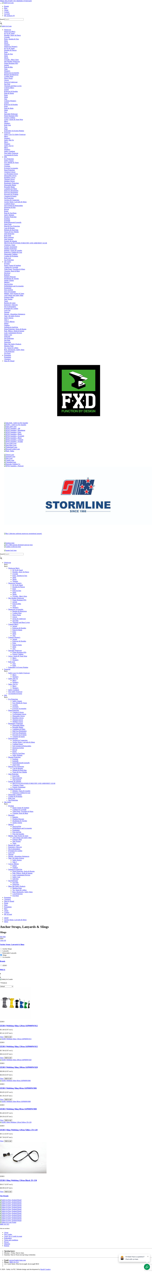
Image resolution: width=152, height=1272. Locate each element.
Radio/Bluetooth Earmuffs (12, 222)
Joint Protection (9, 234)
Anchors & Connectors (11, 200)
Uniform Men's (9, 88)
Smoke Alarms (9, 280)
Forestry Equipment (10, 247)
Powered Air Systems (11, 194)
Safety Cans (8, 335)
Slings (6, 922)
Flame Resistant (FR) (11, 63)
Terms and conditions (11, 1240)
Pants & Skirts (8, 108)
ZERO (4, 965)
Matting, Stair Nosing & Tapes (14, 293)
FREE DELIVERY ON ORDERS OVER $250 (16, 1)
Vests (6, 69)
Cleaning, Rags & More (12, 271)
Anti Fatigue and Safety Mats (13, 295)
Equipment (7, 288)
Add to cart (8, 1037)
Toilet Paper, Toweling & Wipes (14, 269)
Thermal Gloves (9, 179)
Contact (6, 12)
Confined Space (9, 204)
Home (6, 903)
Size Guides (8, 1234)
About (6, 10)
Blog (5, 8)
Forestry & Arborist (10, 241)
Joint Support (8, 239)
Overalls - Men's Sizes (11, 60)
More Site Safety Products (12, 344)
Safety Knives (8, 318)
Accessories (6, 957)
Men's (6, 121)
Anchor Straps (7, 949)
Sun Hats (7, 84)
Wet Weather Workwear (12, 61)
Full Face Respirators (11, 192)
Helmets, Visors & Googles (13, 250)
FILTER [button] (3, 937)
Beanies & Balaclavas (11, 74)
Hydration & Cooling (11, 308)
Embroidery (8, 1238)
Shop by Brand (9, 901)
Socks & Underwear (10, 82)
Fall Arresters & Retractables (13, 205)
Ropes (6, 211)
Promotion (7, 357)
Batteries (7, 275)
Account (7, 14)
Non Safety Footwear (11, 153)
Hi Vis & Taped (9, 33)
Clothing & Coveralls (11, 267)
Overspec (7, 166)
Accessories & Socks (11, 155)
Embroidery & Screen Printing (14, 131)
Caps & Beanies (9, 228)
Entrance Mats (9, 297)
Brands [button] (2, 961)
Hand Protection (9, 170)
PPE (5, 695)
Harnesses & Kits (10, 207)
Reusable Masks (9, 187)
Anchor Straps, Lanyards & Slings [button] (12, 944)
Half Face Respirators (11, 190)
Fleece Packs (8, 78)
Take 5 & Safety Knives (12, 316)
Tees (5, 99)
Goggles (7, 164)
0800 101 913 (4, 1224)
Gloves (6, 80)
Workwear (7, 562)
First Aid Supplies (10, 292)
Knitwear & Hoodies (11, 91)
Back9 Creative (45, 1269)
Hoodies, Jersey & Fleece (12, 35)
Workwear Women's (10, 46)
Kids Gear (7, 125)
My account (8, 914)
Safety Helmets (9, 215)
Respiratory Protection (11, 183)
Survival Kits (8, 284)
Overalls (7, 37)
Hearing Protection (10, 217)
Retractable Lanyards (9, 953)
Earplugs (7, 219)
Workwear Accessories (11, 73)
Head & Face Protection (12, 226)
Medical (6, 282)
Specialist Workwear (11, 114)
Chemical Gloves (9, 172)
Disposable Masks (10, 185)
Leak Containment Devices (13, 333)
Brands (6, 6)
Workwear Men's (9, 31)
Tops (5, 127)
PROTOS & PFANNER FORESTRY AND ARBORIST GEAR (25, 243)
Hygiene (7, 263)
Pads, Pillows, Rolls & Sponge (14, 331)
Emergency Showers (11, 305)
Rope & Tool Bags (10, 213)
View (2, 1037)
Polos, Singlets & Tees (11, 39)
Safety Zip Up (8, 146)
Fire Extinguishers (10, 307)
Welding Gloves (9, 181)
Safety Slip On (9, 140)
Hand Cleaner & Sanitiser (12, 265)
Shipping (7, 1244)
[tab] (76, 944)
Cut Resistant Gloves (11, 174)
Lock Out (7, 310)
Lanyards (5, 951)
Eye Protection (9, 159)
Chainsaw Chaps (9, 245)
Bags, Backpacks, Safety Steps (14, 350)
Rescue (6, 209)
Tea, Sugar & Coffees (11, 348)
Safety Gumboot (9, 151)
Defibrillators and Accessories (14, 286)
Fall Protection (9, 198)
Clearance (7, 359)
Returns (6, 1246)
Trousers (7, 45)
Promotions (8, 907)
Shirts (6, 41)
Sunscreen (7, 342)
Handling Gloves (9, 177)
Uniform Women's (10, 101)
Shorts (6, 43)
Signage (6, 312)
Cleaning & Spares (10, 196)
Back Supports (9, 237)
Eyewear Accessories (11, 168)
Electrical (7, 273)
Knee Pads (7, 235)
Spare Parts (7, 224)
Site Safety (7, 802)
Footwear (7, 669)
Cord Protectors (9, 351)
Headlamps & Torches (11, 278)
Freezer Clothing (9, 118)
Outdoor (7, 325)
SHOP (6, 918)
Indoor (6, 323)
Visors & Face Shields (11, 232)
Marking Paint (8, 346)
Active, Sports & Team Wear (13, 119)
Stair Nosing (8, 299)
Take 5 (6, 320)
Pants (6, 52)
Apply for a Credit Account (13, 1236)
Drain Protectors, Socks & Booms (15, 329)
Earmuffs (7, 220)
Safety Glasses (9, 161)
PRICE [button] (2, 970)
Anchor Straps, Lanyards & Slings (15, 202)
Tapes (6, 301)
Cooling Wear (8, 76)
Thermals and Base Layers (13, 86)
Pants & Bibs (8, 67)
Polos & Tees (8, 54)
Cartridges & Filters (10, 189)
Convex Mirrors (9, 321)
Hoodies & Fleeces (10, 50)
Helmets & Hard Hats (11, 230)
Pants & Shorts (9, 93)
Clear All (3, 940)
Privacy (6, 1242)
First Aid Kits (8, 290)
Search (2, 19)
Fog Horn (7, 353)
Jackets (6, 65)
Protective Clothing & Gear (13, 252)
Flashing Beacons (10, 277)
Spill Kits (7, 336)
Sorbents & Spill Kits (11, 327)
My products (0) (9, 16)
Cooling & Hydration (11, 256)
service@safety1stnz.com (17, 1260)
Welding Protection (10, 248)
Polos (6, 95)
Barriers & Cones (10, 303)
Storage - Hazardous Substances (14, 314)
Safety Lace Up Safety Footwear (15, 134)
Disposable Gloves (10, 176)
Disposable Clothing (10, 254)
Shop (6, 905)
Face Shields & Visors (11, 162)
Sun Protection (9, 260)
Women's (7, 71)
